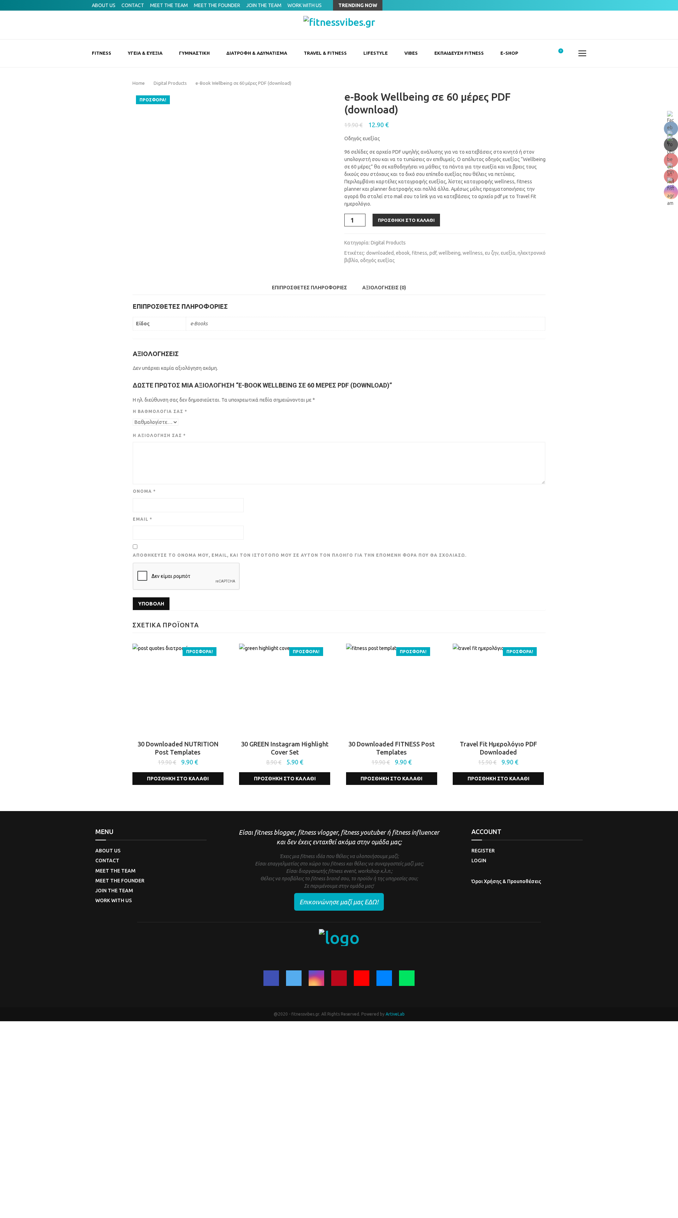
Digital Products (170, 83)
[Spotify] (407, 978)
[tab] (309, 287)
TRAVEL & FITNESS (325, 53)
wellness (473, 253)
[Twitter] (294, 978)
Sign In (53, 1207)
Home (138, 83)
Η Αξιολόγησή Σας (159, 435)
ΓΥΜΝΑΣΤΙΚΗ (194, 53)
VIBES (411, 53)
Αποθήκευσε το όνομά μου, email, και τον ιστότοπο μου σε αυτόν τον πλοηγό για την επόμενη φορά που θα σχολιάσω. (299, 555)
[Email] (384, 978)
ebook (403, 253)
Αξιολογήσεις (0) (384, 287)
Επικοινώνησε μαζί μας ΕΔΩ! (339, 901)
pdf (432, 253)
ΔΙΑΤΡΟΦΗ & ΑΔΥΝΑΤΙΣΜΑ (256, 53)
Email (142, 519)
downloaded (380, 253)
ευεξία (508, 253)
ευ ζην (492, 253)
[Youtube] (361, 978)
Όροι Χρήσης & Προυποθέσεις (506, 881)
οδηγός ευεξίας (377, 260)
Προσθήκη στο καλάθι (406, 220)
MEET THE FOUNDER (217, 5)
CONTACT (132, 5)
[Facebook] (271, 978)
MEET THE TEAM (169, 5)
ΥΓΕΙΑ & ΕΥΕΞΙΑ (145, 53)
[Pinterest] (339, 978)
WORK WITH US (304, 5)
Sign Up (37, 1207)
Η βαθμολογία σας (160, 411)
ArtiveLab (395, 1014)
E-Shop (509, 53)
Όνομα (144, 491)
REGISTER (483, 850)
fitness (419, 253)
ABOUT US (103, 5)
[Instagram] (316, 978)
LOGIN (478, 860)
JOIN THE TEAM (263, 5)
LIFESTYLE (375, 53)
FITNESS (101, 53)
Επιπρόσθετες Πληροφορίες (309, 287)
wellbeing (449, 253)
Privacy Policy (164, 1125)
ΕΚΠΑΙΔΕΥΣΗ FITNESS (459, 53)
